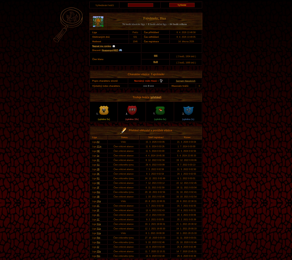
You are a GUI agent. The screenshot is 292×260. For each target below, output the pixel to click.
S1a (99, 224)
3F (98, 187)
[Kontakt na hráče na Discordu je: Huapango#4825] (120, 50)
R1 (98, 178)
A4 (98, 142)
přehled (156, 97)
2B (98, 169)
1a (98, 155)
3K (98, 174)
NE (98, 151)
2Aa (99, 201)
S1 (98, 164)
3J (98, 247)
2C (98, 206)
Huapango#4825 (110, 50)
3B (98, 196)
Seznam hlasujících (185, 81)
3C (98, 160)
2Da (99, 251)
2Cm (99, 146)
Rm (98, 192)
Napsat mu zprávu (101, 46)
